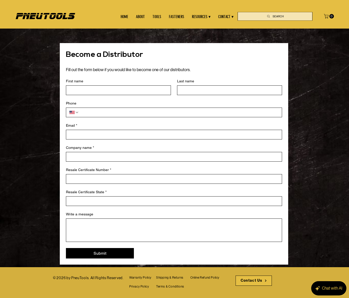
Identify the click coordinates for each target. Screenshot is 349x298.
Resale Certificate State (86, 192)
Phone (71, 103)
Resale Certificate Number (88, 170)
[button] (329, 16)
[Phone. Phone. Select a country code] (74, 112)
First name (74, 81)
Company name (80, 148)
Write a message (79, 214)
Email (71, 125)
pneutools (45, 16)
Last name (185, 81)
